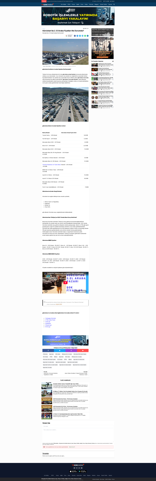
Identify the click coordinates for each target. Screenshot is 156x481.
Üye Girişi (111, 1)
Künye (113, 479)
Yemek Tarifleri (103, 4)
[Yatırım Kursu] (102, 47)
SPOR (69, 4)
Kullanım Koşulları (95, 479)
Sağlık (77, 4)
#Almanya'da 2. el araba (67, 354)
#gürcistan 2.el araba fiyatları (65, 364)
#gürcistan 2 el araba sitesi (48, 362)
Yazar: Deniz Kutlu (47, 66)
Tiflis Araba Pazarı (50, 320)
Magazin (97, 4)
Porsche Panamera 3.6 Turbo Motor (52, 164)
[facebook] (75, 36)
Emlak (84, 475)
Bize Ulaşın (102, 479)
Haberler (93, 475)
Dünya (73, 4)
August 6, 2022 (59, 304)
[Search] (114, 4)
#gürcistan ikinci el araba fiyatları (79, 364)
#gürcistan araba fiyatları (61, 362)
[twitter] (80, 36)
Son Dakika (63, 4)
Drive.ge (47, 326)
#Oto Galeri (58, 354)
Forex (82, 4)
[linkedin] (88, 36)
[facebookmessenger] (77, 36)
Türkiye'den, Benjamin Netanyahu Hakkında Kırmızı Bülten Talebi (60, 1)
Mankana (48, 323)
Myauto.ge (48, 325)
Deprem (110, 4)
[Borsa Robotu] (65, 340)
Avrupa (98, 475)
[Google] (73, 471)
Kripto (86, 4)
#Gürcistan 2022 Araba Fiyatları (80, 354)
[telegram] (82, 36)
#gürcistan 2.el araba (47, 367)
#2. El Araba (45, 356)
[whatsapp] (85, 36)
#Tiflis (51, 356)
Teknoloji (91, 4)
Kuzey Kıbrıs (79, 475)
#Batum (55, 356)
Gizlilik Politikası (108, 479)
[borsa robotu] (78, 16)
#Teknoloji (45, 354)
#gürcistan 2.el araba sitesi (79, 359)
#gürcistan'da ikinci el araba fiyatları (50, 364)
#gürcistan (51, 354)
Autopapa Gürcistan (50, 318)
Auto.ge (47, 321)
